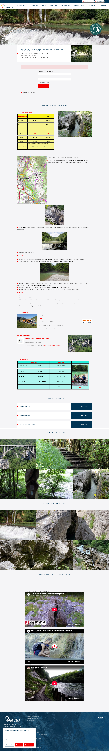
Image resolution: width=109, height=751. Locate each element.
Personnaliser (9, 745)
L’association (21, 6)
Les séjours (65, 6)
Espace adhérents (100, 1)
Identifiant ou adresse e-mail (45, 71)
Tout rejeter (19, 745)
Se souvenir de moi (45, 82)
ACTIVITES (53, 6)
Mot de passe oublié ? (29, 92)
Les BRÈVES (91, 6)
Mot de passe (41, 77)
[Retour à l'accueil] (7, 6)
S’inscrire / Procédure (38, 6)
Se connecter (43, 85)
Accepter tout (28, 745)
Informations (79, 6)
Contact (102, 6)
